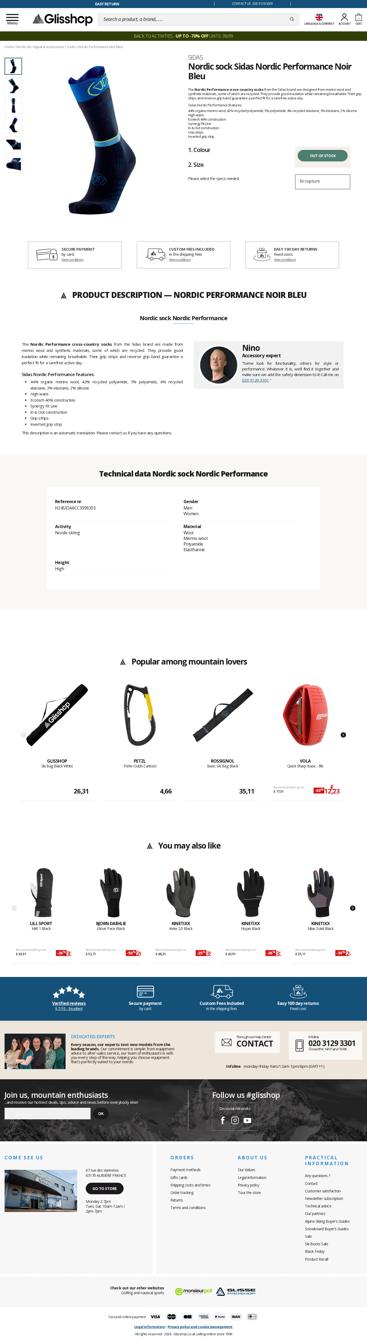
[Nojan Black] (250, 894)
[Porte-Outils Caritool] (140, 721)
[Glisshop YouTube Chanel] (247, 1121)
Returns (176, 1200)
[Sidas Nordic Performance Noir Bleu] (102, 140)
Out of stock (323, 155)
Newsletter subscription (324, 1198)
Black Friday (314, 1251)
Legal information (252, 1177)
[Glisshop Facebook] (222, 1121)
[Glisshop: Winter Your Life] (63, 19)
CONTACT (254, 1043)
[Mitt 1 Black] (41, 894)
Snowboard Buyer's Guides (326, 1228)
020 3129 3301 (255, 380)
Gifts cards (179, 1177)
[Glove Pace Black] (111, 894)
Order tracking (181, 1192)
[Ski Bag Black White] (57, 721)
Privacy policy (248, 1185)
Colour (199, 150)
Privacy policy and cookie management (200, 1326)
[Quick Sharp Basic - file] (305, 721)
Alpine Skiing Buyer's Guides (327, 1221)
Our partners (315, 1213)
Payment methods (185, 1169)
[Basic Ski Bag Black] (222, 721)
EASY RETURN (107, 3)
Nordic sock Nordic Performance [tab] (183, 318)
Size (196, 164)
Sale (308, 1236)
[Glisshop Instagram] (235, 1121)
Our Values (246, 1169)
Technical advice (318, 1205)
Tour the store (249, 1192)
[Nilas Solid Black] (320, 894)
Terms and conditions (188, 1207)
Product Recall (316, 1259)
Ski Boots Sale (316, 1243)
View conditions (72, 259)
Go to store (104, 1188)
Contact (311, 1183)
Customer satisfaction (323, 1190)
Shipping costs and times (190, 1185)
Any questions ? (317, 1175)
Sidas (195, 57)
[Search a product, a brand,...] (292, 19)
